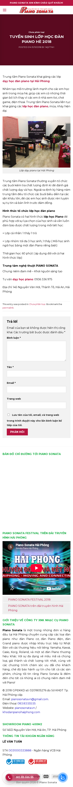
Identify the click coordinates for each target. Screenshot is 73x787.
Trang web (14, 398)
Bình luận (14, 337)
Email (11, 382)
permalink (8, 307)
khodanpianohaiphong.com (21, 712)
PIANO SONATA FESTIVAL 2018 (29, 599)
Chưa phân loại (36, 32)
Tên (10, 367)
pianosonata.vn (25, 708)
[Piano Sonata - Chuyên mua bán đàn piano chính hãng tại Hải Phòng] (36, 10)
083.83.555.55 (26, 703)
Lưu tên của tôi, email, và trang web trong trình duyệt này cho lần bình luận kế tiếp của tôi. (34, 420)
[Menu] (5, 10)
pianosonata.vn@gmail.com (29, 699)
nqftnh (49, 47)
